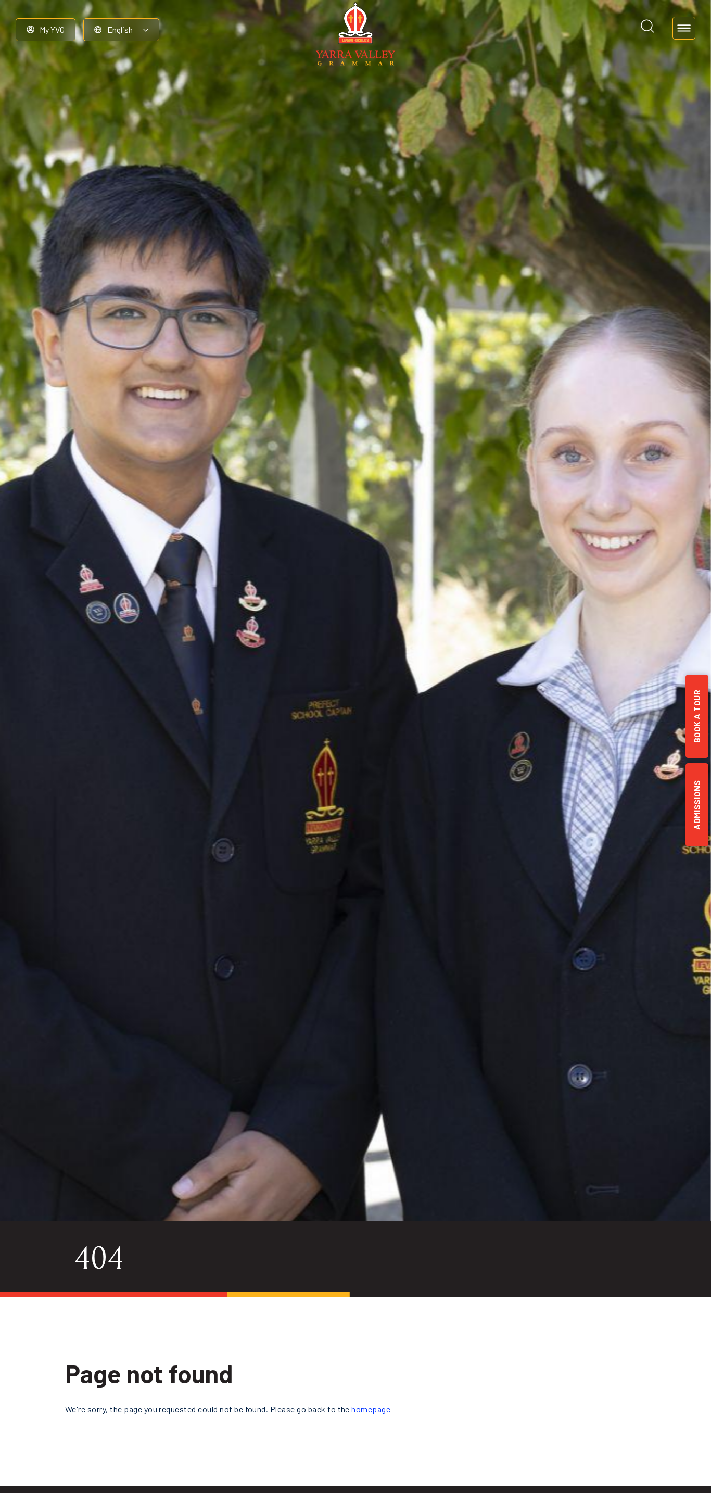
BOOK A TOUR (697, 716)
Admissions (697, 805)
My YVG (52, 29)
